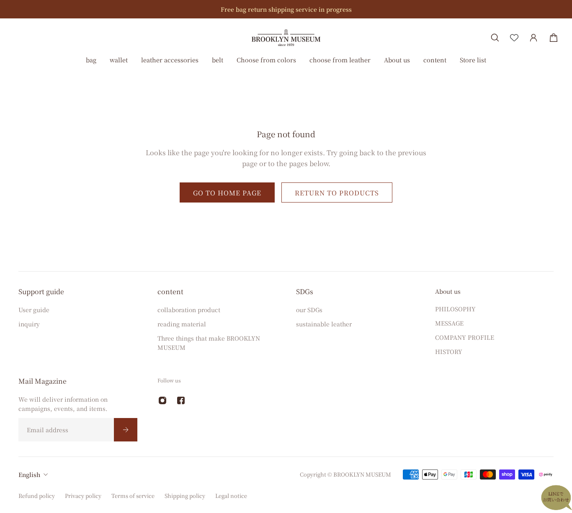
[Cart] (554, 37)
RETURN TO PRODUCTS (337, 192)
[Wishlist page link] (514, 37)
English (29, 474)
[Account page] (533, 37)
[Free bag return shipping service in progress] (285, 9)
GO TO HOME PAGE (227, 192)
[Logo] (286, 37)
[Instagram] (162, 400)
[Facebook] (181, 400)
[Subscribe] (125, 429)
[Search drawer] (495, 37)
